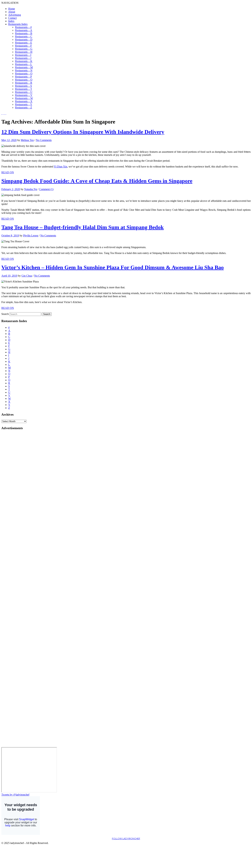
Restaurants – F (23, 45)
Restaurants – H (23, 51)
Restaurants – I (23, 55)
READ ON (7, 172)
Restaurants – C (23, 36)
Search (5, 313)
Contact (12, 17)
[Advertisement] (15, 484)
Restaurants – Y (23, 104)
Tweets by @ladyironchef (15, 794)
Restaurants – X (23, 101)
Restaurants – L (23, 64)
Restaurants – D (23, 39)
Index (11, 21)
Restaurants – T (23, 89)
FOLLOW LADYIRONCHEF (126, 838)
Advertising (14, 14)
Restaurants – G (23, 48)
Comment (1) (46, 189)
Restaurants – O (23, 73)
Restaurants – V (23, 95)
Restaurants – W (24, 98)
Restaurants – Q (23, 79)
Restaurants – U (23, 92)
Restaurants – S (23, 85)
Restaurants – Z (23, 107)
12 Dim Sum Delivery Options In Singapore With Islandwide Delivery (82, 132)
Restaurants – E (23, 42)
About (11, 11)
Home (11, 8)
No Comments (44, 140)
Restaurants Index (18, 24)
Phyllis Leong (30, 235)
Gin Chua (26, 275)
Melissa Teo (27, 140)
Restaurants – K (23, 61)
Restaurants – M (24, 67)
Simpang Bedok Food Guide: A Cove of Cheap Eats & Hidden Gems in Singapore (96, 181)
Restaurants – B (23, 33)
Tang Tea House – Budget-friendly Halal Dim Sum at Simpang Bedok (82, 227)
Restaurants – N (23, 70)
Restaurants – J (23, 58)
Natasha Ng (30, 189)
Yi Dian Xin (60, 166)
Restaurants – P (23, 76)
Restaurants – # (23, 27)
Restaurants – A (23, 30)
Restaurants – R (23, 82)
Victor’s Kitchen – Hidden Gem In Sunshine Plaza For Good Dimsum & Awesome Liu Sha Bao (112, 267)
